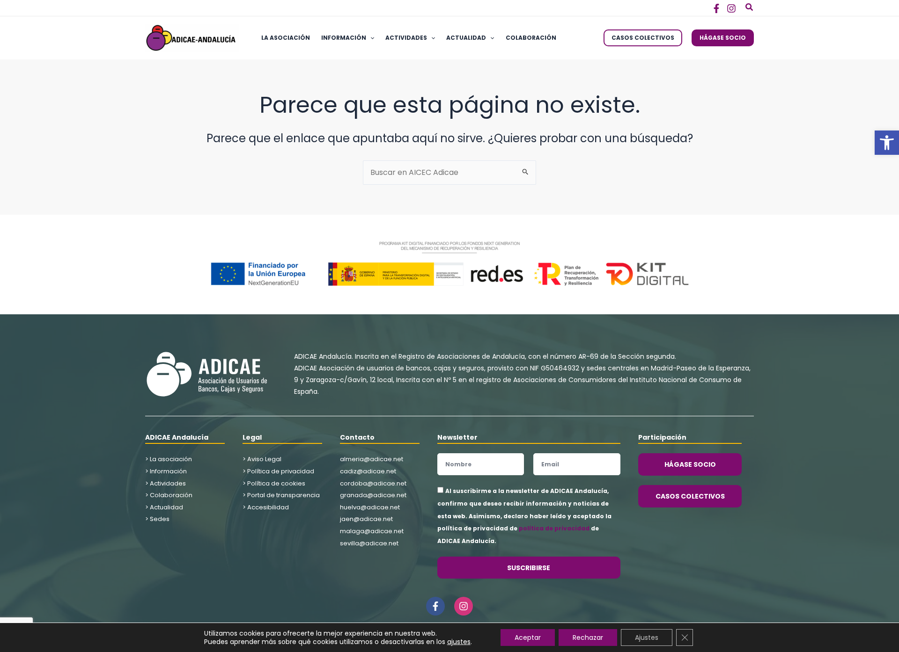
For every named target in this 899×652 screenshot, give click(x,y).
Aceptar (528, 637)
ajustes (459, 642)
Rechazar (588, 637)
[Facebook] (716, 8)
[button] (887, 142)
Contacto (357, 437)
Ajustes (646, 637)
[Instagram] (731, 8)
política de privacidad (554, 528)
